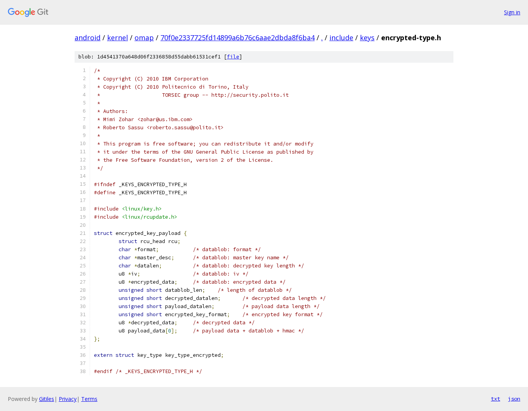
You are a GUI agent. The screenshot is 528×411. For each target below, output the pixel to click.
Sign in (512, 12)
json (514, 398)
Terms (89, 398)
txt (495, 398)
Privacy (68, 398)
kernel (117, 37)
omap (144, 37)
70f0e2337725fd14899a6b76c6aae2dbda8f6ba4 (237, 37)
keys (367, 37)
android (87, 37)
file (233, 56)
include (341, 37)
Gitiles (46, 398)
